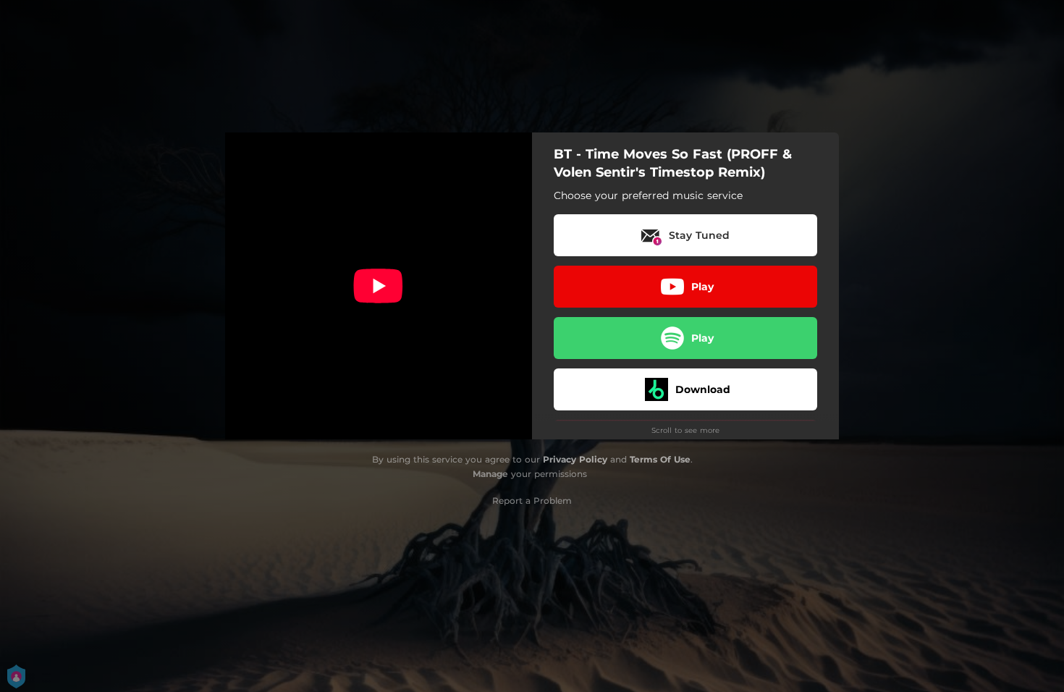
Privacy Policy (575, 459)
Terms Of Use (660, 459)
